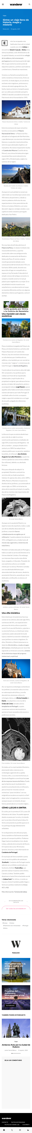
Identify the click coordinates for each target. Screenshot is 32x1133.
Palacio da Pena (7, 248)
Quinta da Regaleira (20, 366)
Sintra (5, 928)
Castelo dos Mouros (10, 150)
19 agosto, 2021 (15, 29)
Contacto (5, 1122)
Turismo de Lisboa (20, 892)
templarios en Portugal (10, 706)
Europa (5, 923)
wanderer (16, 4)
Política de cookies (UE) (12, 1124)
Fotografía (7, 989)
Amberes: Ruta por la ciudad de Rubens (16, 1046)
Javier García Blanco (11, 971)
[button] (12, 1053)
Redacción (6, 29)
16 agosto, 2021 (11, 973)
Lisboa (12, 923)
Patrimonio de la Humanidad (12, 925)
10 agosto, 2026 (23, 1050)
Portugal (25, 925)
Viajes (4, 15)
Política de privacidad (18, 1122)
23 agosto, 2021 (17, 1001)
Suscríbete (25, 1124)
